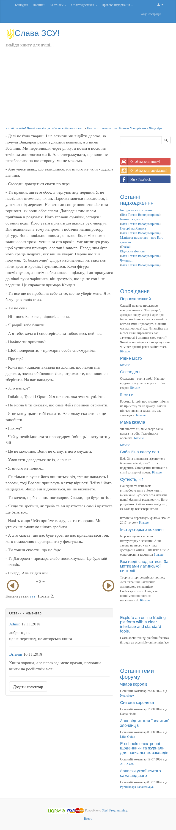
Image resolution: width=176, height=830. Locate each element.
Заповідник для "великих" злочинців (144, 722)
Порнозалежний (135, 298)
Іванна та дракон (131, 219)
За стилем (57, 5)
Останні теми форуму (137, 673)
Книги (91, 128)
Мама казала (132, 422)
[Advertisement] (88, 91)
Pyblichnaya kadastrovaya (137, 786)
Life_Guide (127, 736)
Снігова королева (137, 702)
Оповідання (135, 291)
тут (33, 596)
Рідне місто (131, 358)
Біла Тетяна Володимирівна (140, 214)
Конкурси (21, 5)
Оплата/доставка (83, 5)
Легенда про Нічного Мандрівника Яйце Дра (130, 128)
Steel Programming (114, 810)
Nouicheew (127, 695)
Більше (125, 351)
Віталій (15, 654)
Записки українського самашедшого (140, 773)
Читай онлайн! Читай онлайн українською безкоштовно (44, 128)
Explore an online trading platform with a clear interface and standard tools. (143, 624)
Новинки (39, 5)
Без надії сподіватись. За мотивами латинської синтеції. (144, 565)
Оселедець (130, 371)
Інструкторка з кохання (136, 210)
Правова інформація (116, 5)
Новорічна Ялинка (133, 228)
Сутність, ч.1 (132, 479)
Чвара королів (134, 684)
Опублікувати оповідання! (148, 170)
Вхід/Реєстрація (150, 14)
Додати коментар (28, 686)
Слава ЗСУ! (37, 32)
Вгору (88, 818)
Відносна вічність (132, 251)
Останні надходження (137, 199)
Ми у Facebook (140, 179)
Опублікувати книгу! (145, 161)
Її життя (127, 394)
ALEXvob (127, 764)
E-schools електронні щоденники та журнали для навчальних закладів (144, 747)
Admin (14, 624)
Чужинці (126, 260)
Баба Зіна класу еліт (139, 451)
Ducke (125, 246)
